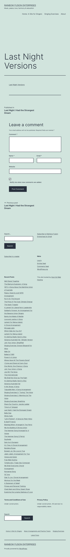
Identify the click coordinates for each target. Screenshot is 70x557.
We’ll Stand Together (11, 281)
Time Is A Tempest (11, 407)
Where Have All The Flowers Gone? (17, 360)
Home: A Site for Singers (32, 14)
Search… (7, 234)
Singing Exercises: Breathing (14, 401)
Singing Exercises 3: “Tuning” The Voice (18, 392)
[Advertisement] (35, 37)
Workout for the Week (12, 480)
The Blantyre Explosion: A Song (15, 284)
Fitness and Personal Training (15, 486)
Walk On (7, 351)
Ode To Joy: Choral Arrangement (16, 477)
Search (6, 514)
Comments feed (43, 266)
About (63, 14)
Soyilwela (7, 439)
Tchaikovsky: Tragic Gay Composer (17, 463)
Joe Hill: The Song (10, 372)
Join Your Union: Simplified (14, 343)
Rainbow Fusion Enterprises (20, 5)
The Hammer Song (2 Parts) (14, 436)
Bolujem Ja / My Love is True (14, 451)
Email (39, 156)
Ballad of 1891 (9, 354)
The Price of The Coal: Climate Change (18, 302)
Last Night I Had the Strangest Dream (18, 410)
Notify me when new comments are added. (26, 182)
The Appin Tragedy (11, 305)
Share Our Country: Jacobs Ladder (16, 404)
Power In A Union (10, 357)
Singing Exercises (51, 14)
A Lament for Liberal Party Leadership (18, 307)
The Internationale (11, 375)
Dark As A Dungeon (11, 442)
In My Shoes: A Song (11, 387)
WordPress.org (42, 269)
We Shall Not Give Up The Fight (15, 378)
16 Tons (7, 474)
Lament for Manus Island (13, 334)
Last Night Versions (17, 85)
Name (11, 156)
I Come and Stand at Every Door (16, 363)
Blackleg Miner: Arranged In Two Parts (18, 425)
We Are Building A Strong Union (15, 428)
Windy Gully (8, 416)
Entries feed (41, 263)
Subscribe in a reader (11, 256)
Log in (39, 260)
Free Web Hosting (10, 460)
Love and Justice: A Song (13, 319)
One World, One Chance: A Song (16, 366)
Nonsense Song (10, 471)
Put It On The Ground (12, 299)
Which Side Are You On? (13, 331)
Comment (13, 134)
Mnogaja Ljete (9, 328)
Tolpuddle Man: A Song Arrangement (17, 389)
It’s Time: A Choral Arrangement (15, 445)
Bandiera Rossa (9, 448)
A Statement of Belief (12, 483)
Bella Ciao (7, 413)
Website (12, 167)
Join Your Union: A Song (13, 369)
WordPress (23, 549)
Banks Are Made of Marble (13, 316)
